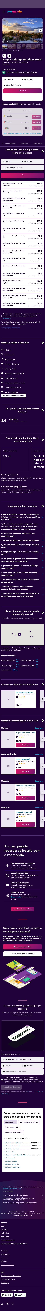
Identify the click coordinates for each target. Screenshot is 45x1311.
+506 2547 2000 (8, 69)
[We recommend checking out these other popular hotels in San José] (42, 684)
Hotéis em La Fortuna (11, 1149)
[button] (3, 11)
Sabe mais (7, 318)
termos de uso (30, 1091)
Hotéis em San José (36, 1213)
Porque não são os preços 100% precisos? (20, 1203)
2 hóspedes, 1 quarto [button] (12, 85)
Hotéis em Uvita (9, 1152)
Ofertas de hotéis (14, 1211)
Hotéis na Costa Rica (28, 1211)
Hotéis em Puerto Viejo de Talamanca (17, 1155)
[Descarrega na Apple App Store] (20, 1295)
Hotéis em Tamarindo (11, 1164)
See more (39, 728)
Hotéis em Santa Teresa (12, 1167)
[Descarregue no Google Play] (7, 1295)
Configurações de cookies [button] (10, 328)
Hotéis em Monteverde (12, 1146)
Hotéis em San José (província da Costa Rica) (14, 1213)
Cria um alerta (16, 897)
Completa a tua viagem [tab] (13, 1132)
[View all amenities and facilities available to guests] (42, 342)
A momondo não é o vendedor (15, 1195)
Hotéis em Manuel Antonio (13, 1143)
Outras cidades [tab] (10, 1122)
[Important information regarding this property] (42, 439)
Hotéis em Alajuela (10, 1161)
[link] (25, 745)
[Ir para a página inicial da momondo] (14, 11)
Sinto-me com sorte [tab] (12, 1127)
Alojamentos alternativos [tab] (29, 1122)
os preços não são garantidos (12, 1188)
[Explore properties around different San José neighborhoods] (42, 720)
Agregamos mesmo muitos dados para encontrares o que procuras (18, 1199)
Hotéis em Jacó (9, 1158)
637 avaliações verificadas (26, 72)
